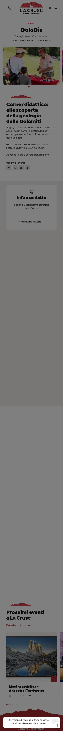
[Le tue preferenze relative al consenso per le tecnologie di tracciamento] (57, 725)
